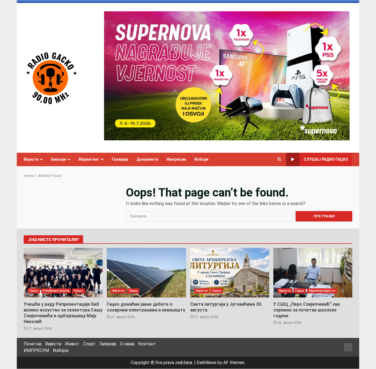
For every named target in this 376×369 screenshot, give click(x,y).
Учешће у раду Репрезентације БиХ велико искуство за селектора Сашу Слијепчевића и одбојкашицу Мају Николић (63, 272)
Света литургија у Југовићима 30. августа (229, 272)
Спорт (78, 290)
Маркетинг (88, 159)
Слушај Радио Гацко (326, 159)
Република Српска (56, 290)
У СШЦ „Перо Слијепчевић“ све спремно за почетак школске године (312, 272)
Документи (147, 159)
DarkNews (206, 362)
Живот (72, 343)
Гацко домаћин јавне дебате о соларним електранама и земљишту (146, 272)
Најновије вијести (322, 290)
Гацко (33, 290)
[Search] (279, 159)
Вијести (31, 159)
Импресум (176, 159)
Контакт (147, 343)
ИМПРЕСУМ (36, 350)
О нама (127, 343)
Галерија (120, 159)
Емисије (58, 159)
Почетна (32, 343)
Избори (201, 159)
